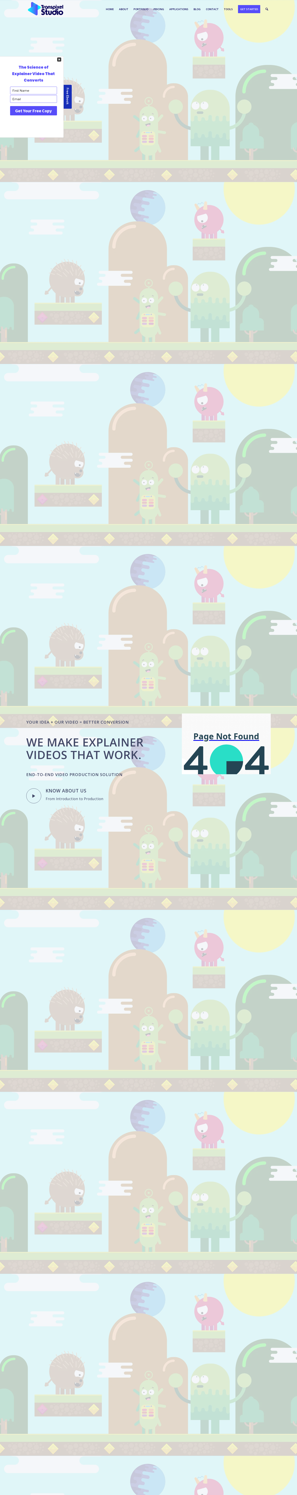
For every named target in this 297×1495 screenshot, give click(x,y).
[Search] (267, 9)
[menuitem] (109, 9)
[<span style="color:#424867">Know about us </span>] (33, 795)
